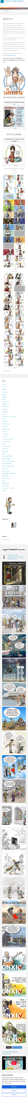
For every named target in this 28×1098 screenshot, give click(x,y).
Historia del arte (5, 426)
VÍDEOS (4, 387)
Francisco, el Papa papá (6, 423)
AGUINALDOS (4, 396)
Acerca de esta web (5, 392)
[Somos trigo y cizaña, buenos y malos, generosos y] (14, 742)
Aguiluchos (4, 394)
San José (3, 480)
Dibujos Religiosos (5, 411)
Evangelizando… (5, 421)
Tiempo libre (5, 436)
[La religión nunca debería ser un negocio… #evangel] (14, 912)
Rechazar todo (14, 1094)
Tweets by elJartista (6, 370)
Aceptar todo (14, 1086)
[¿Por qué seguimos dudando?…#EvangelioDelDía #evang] (14, 670)
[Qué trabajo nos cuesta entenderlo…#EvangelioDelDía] (14, 718)
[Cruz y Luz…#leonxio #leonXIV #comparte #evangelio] (14, 985)
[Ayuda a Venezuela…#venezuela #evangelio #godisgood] (14, 815)
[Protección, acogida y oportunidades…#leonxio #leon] (14, 1033)
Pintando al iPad (5, 468)
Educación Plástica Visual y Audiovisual (9, 416)
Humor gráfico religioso (6, 428)
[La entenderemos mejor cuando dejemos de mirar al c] (14, 621)
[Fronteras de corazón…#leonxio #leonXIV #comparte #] (14, 960)
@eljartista (4, 389)
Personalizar (14, 1090)
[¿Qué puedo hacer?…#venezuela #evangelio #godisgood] (14, 839)
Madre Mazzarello (5, 448)
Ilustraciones (4, 431)
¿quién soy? (4, 384)
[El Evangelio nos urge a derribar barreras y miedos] (14, 597)
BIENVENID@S (4, 404)
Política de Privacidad (5, 470)
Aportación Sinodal (5, 401)
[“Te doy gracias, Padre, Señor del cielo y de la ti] (14, 767)
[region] (14, 1085)
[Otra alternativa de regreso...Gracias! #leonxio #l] (14, 936)
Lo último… (4, 444)
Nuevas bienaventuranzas (6, 458)
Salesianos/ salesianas (6, 478)
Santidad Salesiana (5, 483)
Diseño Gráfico (5, 434)
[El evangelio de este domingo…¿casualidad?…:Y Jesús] (14, 694)
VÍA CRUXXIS (4, 490)
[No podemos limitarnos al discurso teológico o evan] (14, 646)
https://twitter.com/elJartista (10, 55)
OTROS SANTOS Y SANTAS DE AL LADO (8, 466)
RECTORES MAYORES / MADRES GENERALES (9, 473)
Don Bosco (4, 414)
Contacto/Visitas (5, 409)
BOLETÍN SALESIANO (5, 406)
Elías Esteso (4, 418)
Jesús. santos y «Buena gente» (7, 439)
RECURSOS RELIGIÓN (5, 475)
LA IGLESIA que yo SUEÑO (6, 441)
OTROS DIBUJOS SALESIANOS (6, 463)
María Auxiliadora (5, 451)
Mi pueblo (4, 453)
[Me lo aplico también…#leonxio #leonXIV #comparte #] (14, 1009)
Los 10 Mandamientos (6, 446)
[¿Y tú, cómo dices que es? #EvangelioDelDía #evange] (14, 573)
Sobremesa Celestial (5, 485)
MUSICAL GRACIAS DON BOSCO (7, 456)
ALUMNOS (3, 399)
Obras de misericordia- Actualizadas (8, 461)
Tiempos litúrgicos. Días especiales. (8, 488)
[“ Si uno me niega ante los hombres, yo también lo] (14, 888)
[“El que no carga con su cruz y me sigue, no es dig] (14, 864)
